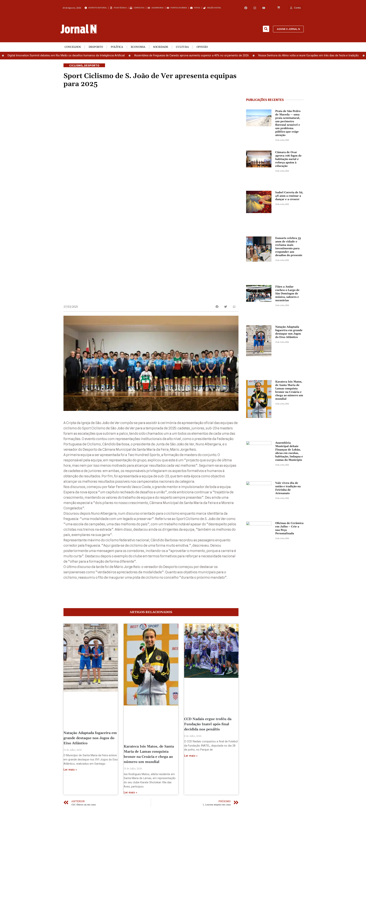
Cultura (182, 47)
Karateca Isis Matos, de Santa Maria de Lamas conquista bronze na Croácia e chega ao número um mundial (289, 390)
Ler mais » (70, 769)
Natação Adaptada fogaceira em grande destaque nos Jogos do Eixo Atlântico (90, 738)
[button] (266, 29)
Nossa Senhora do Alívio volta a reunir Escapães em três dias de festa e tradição (284, 55)
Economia (138, 47)
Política (117, 47)
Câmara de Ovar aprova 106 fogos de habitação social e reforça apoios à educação (288, 159)
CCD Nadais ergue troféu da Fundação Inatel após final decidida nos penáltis (207, 724)
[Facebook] (246, 8)
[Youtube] (264, 8)
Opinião (202, 47)
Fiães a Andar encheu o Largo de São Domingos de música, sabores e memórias (287, 293)
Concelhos (73, 47)
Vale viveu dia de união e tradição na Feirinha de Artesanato (288, 488)
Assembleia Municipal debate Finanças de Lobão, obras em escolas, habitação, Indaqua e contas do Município (289, 451)
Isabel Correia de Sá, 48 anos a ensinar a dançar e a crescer (289, 196)
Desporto (96, 47)
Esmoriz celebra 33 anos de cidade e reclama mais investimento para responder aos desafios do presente (288, 246)
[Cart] (279, 8)
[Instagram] (255, 8)
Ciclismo (76, 65)
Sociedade (160, 47)
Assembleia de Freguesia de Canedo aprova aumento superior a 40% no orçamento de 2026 (167, 55)
